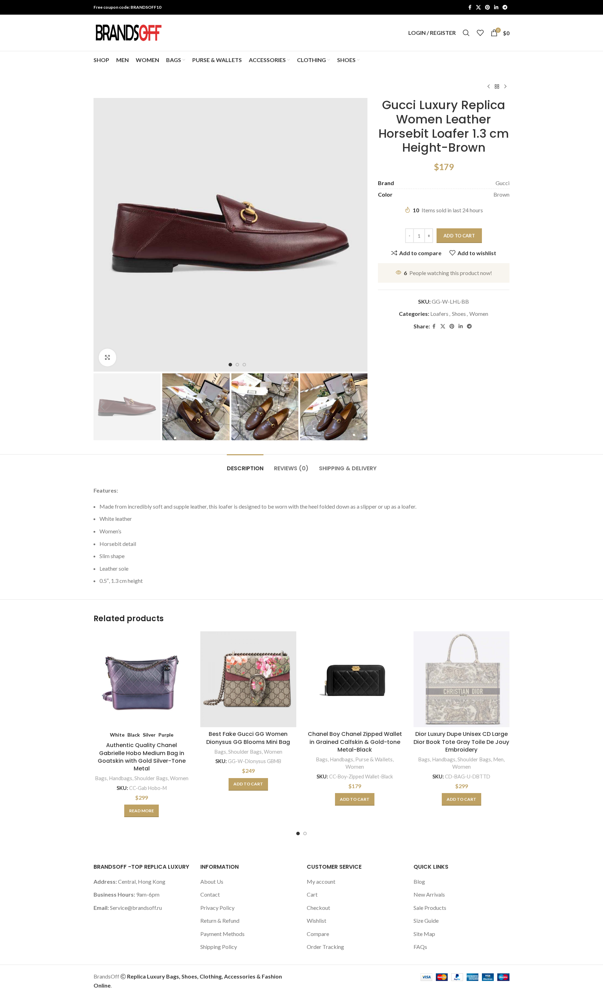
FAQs (420, 946)
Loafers (439, 313)
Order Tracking (325, 946)
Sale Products (430, 907)
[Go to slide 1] (298, 833)
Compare (318, 933)
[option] (230, 364)
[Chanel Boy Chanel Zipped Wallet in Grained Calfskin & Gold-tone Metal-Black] (355, 679)
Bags (101, 778)
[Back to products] (497, 87)
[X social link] (478, 7)
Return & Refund (219, 920)
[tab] (245, 464)
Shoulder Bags (151, 778)
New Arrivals (429, 894)
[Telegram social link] (504, 7)
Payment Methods (222, 933)
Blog (419, 881)
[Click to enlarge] (107, 357)
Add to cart (459, 235)
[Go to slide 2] (305, 833)
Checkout (318, 907)
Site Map (424, 933)
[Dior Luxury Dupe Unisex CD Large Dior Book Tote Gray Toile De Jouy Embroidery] (462, 679)
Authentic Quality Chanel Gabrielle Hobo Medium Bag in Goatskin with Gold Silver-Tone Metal (142, 757)
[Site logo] (128, 32)
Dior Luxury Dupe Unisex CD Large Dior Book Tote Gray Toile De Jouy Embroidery (461, 742)
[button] (102, 407)
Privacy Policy (217, 907)
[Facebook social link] (470, 7)
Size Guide (426, 920)
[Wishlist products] (480, 33)
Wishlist (316, 920)
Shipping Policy (218, 946)
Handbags (120, 778)
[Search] (466, 33)
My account (321, 881)
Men (498, 759)
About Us (211, 881)
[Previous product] (488, 87)
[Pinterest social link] (487, 7)
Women (478, 313)
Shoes (459, 313)
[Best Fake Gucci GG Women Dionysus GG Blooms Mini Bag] (248, 679)
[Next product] (505, 87)
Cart (312, 894)
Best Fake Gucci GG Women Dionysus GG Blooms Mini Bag (248, 738)
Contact (210, 894)
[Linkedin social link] (496, 7)
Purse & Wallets (374, 759)
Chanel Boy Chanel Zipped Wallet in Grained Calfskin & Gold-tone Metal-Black (355, 742)
